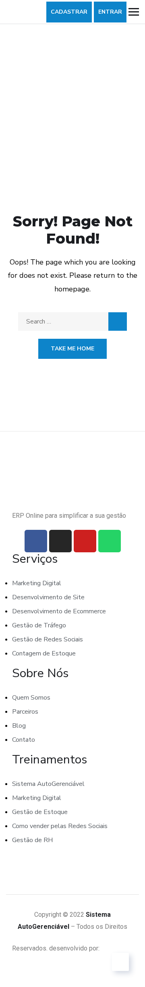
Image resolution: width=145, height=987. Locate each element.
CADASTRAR (69, 12)
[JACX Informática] (117, 948)
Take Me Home (72, 348)
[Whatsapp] (109, 541)
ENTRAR (110, 12)
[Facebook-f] (36, 541)
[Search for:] (72, 321)
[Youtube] (85, 541)
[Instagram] (60, 541)
